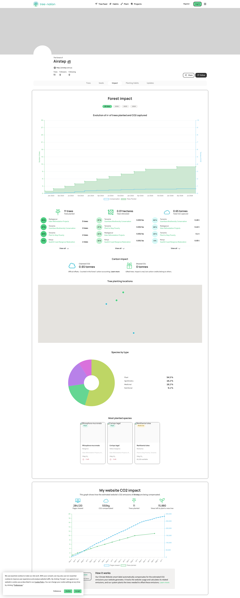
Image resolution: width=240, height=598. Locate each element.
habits (115, 4)
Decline (68, 591)
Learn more (115, 271)
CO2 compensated (106, 508)
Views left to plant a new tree (162, 508)
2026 (117, 106)
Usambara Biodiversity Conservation (62, 228)
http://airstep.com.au (64, 68)
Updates (150, 83)
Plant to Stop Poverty (56, 235)
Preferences (57, 591)
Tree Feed (103, 4)
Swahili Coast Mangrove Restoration (62, 242)
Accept (77, 591)
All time (107, 106)
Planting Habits (132, 83)
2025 (125, 106)
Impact (115, 83)
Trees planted (134, 508)
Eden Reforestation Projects (59, 221)
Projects (138, 4)
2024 (134, 106)
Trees (88, 83)
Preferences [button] (18, 585)
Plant (126, 4)
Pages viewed (78, 508)
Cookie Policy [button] (39, 582)
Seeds (101, 83)
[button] (123, 292)
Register (186, 4)
